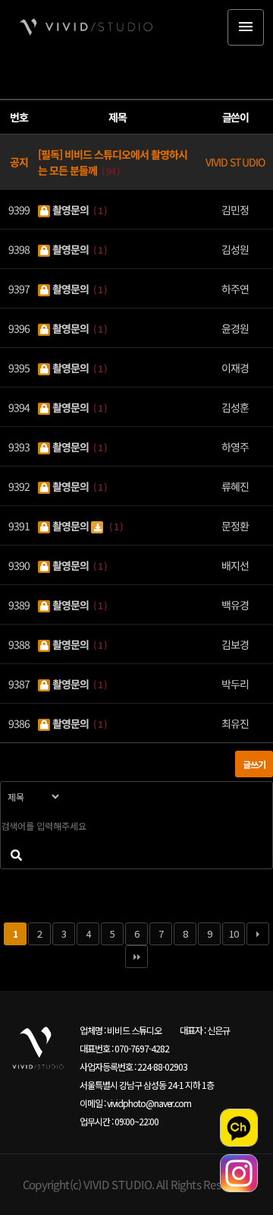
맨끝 (136, 956)
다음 (257, 933)
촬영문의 (70, 209)
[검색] (16, 854)
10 (233, 933)
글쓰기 (254, 764)
